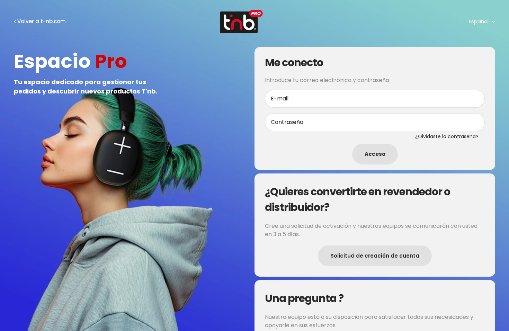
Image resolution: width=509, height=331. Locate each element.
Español (479, 21)
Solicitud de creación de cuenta (374, 255)
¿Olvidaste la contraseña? (447, 136)
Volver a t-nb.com (41, 21)
